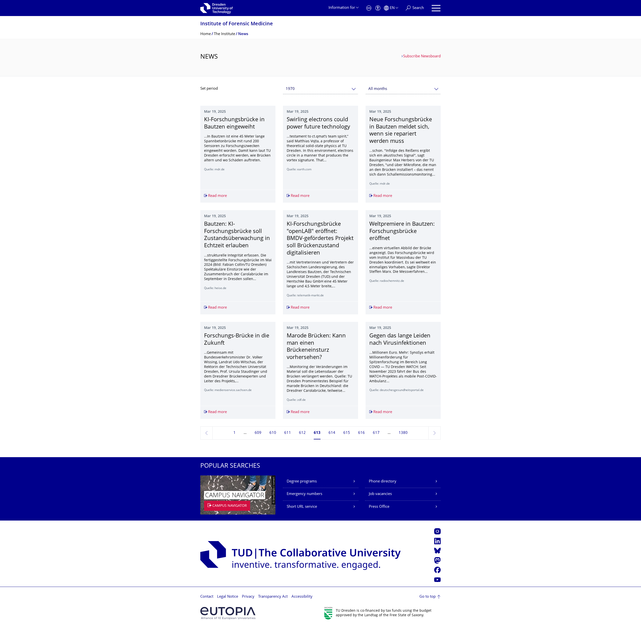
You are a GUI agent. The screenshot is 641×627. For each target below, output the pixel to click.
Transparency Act (273, 597)
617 (376, 433)
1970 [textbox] (290, 89)
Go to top (427, 597)
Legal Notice (227, 597)
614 (332, 433)
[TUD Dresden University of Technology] (216, 8)
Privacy (248, 597)
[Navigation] (436, 8)
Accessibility (301, 597)
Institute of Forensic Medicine (236, 24)
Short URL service (302, 507)
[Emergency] (369, 8)
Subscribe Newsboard (422, 56)
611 (287, 433)
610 (272, 433)
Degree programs (302, 481)
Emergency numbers (304, 494)
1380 (403, 433)
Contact (206, 597)
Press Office (379, 507)
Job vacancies (380, 494)
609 (258, 433)
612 (302, 433)
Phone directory (382, 481)
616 (361, 433)
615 (346, 433)
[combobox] (320, 89)
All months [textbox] (377, 89)
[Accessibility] (378, 8)
